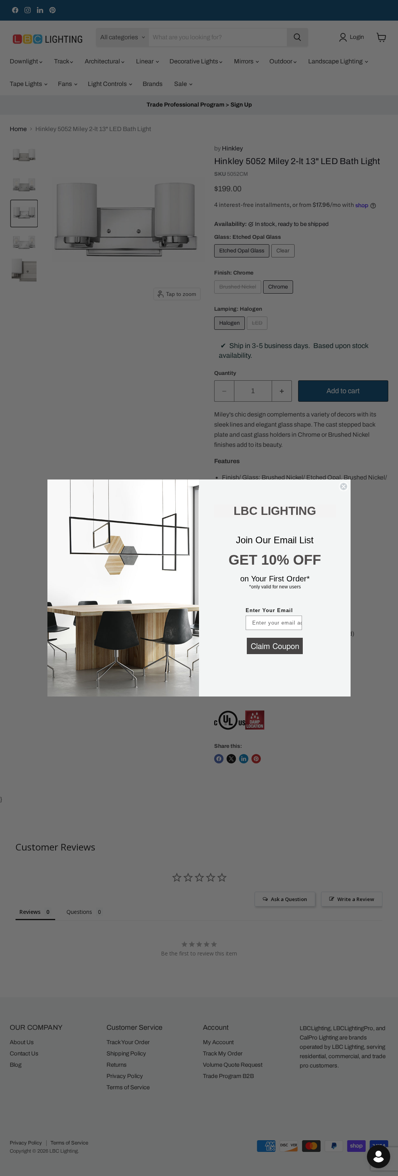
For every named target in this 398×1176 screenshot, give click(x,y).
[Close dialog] (343, 486)
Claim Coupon (275, 645)
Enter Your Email (269, 610)
